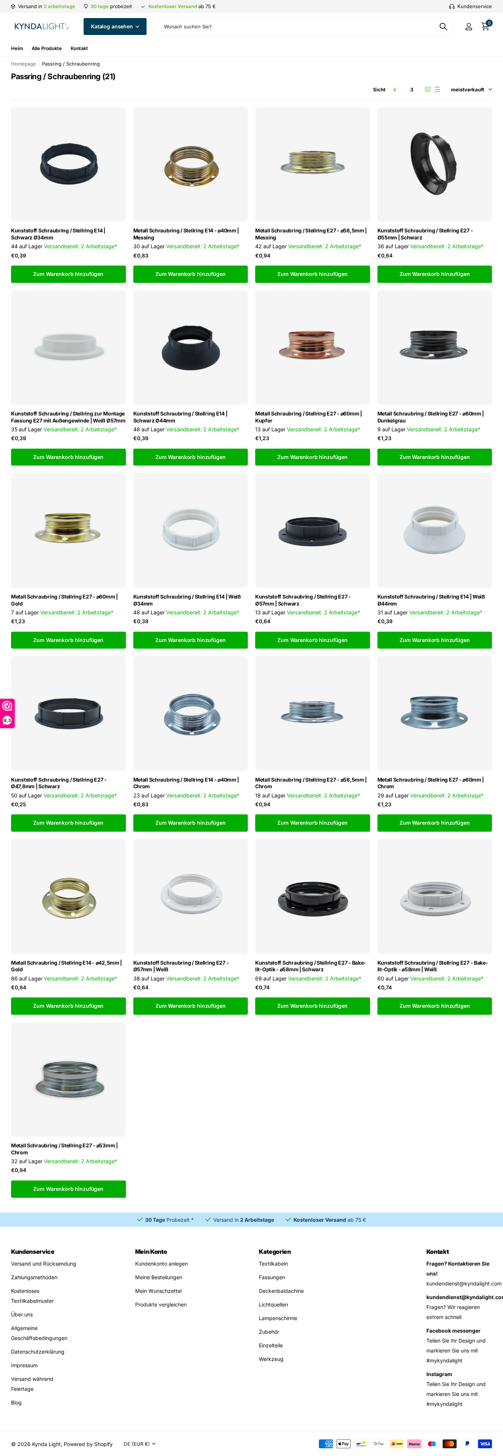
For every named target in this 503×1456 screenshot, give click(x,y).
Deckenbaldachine (281, 1291)
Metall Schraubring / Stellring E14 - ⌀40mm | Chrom (186, 783)
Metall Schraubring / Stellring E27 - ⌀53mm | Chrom (64, 1148)
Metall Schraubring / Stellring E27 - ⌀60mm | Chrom (430, 783)
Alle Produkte (46, 48)
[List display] (437, 89)
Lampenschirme (278, 1318)
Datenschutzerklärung (37, 1351)
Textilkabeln (273, 1263)
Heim (17, 48)
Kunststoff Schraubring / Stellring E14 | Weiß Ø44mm (431, 600)
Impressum (24, 1365)
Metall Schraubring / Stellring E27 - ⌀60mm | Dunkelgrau (430, 417)
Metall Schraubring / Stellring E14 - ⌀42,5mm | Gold (66, 966)
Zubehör (269, 1332)
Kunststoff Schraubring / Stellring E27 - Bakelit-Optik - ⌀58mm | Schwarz (310, 966)
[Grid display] (427, 89)
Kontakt (79, 48)
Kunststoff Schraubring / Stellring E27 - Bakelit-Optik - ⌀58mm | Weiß (432, 966)
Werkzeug (271, 1359)
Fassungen (272, 1277)
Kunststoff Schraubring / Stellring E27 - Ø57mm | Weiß (181, 966)
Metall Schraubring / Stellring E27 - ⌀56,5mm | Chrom (311, 783)
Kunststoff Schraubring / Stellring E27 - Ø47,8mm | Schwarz (59, 783)
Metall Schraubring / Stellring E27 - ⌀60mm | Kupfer (308, 417)
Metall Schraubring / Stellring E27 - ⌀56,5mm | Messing (311, 234)
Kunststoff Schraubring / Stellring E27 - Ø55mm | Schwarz (425, 234)
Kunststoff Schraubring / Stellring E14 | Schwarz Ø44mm (180, 417)
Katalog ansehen (112, 26)
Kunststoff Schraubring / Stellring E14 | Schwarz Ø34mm (58, 234)
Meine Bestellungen (158, 1277)
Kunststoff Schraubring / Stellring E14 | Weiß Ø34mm (187, 600)
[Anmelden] (468, 26)
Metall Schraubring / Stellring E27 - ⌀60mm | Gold (64, 600)
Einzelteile (271, 1345)
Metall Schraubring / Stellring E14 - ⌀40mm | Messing (186, 234)
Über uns (22, 1314)
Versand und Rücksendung (43, 1263)
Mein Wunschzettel (158, 1291)
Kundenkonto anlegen (161, 1263)
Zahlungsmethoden (34, 1277)
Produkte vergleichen (161, 1304)
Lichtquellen (273, 1304)
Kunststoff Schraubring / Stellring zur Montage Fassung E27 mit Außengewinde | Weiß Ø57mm (68, 417)
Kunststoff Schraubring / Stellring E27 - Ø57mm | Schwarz (303, 600)
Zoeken (443, 26)
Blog (16, 1402)
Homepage (23, 64)
